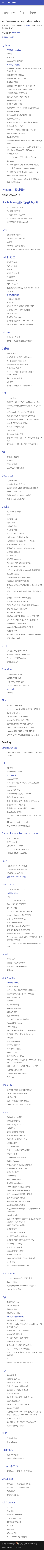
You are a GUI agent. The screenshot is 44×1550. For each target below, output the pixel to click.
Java (4, 860)
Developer (7, 475)
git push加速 (11, 775)
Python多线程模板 (14, 65)
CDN (4, 393)
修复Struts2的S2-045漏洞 (16, 877)
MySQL (6, 1297)
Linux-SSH (8, 1084)
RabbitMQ (7, 1449)
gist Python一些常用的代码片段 (20, 202)
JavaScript (8, 884)
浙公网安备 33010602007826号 (27, 1544)
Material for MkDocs (14, 1547)
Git (3, 763)
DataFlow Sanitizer (10, 747)
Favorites (7, 669)
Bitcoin (6, 332)
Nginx (5, 1370)
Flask (5, 700)
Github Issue (16, 33)
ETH (4, 645)
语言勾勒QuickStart (14, 50)
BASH (5, 229)
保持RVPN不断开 (13, 295)
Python (6, 45)
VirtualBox (7, 1478)
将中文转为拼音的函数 (15, 1317)
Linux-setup (8, 977)
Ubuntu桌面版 (10, 1466)
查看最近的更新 (8, 37)
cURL (5, 452)
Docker (27, 25)
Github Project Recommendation (20, 833)
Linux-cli (6, 1112)
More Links (11, 689)
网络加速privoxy (13, 983)
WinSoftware (9, 1502)
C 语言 (5, 348)
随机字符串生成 (13, 893)
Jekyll (5, 954)
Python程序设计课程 (14, 189)
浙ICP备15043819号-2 (8, 1544)
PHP (4, 1433)
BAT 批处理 (8, 257)
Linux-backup (9, 1273)
